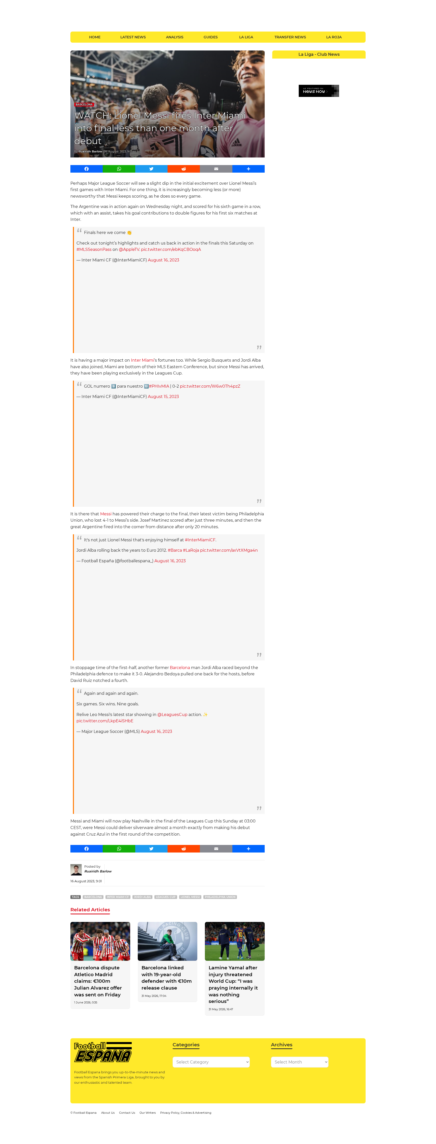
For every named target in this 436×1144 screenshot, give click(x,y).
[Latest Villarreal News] (361, 71)
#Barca (175, 550)
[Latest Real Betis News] (305, 71)
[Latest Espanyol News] (333, 62)
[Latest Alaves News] (277, 62)
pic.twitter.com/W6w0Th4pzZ (210, 386)
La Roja (334, 37)
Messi (106, 514)
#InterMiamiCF (200, 540)
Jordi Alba (142, 897)
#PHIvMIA (159, 386)
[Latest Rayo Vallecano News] (295, 71)
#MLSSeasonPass (94, 249)
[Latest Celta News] (314, 62)
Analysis (174, 37)
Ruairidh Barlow (90, 151)
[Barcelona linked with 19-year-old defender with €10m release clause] (168, 941)
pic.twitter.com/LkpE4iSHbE (104, 721)
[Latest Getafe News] (342, 62)
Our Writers (148, 1112)
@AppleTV (129, 249)
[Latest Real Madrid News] (314, 71)
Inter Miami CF (118, 897)
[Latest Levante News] (361, 62)
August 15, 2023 (163, 396)
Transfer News (290, 37)
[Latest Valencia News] (351, 71)
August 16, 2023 (163, 260)
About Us (108, 1112)
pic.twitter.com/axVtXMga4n (229, 550)
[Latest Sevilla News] (342, 71)
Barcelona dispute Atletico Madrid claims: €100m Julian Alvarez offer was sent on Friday (98, 981)
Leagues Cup (166, 897)
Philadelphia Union (220, 897)
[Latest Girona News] (351, 62)
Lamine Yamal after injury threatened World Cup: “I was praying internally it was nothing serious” (233, 984)
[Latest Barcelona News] (305, 62)
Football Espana (85, 1112)
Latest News (133, 37)
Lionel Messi (190, 897)
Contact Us (127, 1112)
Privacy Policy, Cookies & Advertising (185, 1112)
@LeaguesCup (172, 714)
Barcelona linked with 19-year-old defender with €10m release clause (167, 978)
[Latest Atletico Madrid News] (295, 62)
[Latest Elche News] (323, 62)
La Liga (246, 37)
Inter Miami (142, 360)
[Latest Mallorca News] (277, 71)
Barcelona (84, 104)
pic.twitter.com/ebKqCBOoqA (171, 249)
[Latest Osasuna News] (286, 71)
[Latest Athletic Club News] (286, 62)
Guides (211, 37)
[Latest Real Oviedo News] (323, 71)
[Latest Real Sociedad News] (333, 71)
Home (94, 37)
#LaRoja (191, 550)
